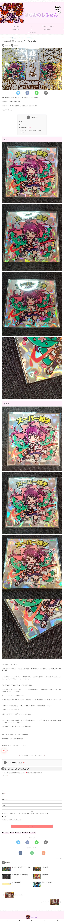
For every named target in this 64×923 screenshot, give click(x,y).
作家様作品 (25, 832)
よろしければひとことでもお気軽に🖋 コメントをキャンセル (31, 131)
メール (4, 799)
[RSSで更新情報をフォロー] (44, 853)
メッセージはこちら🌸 (25, 127)
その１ (21, 121)
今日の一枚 (18, 832)
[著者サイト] (20, 853)
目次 (31, 117)
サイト (3, 805)
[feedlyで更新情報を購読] (32, 853)
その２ (21, 124)
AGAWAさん (6, 832)
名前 (3, 793)
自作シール (32, 832)
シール (12, 832)
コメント (5, 775)
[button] (59, 441)
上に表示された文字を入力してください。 (12, 819)
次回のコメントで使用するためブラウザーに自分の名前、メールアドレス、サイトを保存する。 (25, 813)
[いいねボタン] (4, 750)
